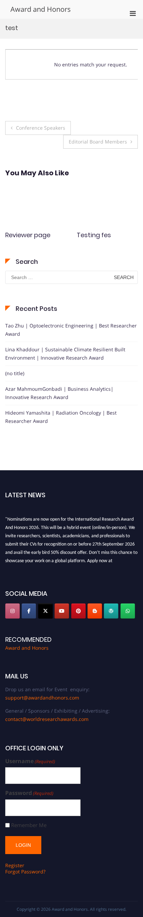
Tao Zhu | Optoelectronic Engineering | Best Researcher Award (71, 329)
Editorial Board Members (98, 141)
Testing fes (33, 235)
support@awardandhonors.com (42, 697)
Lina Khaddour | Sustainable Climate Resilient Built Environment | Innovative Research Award (65, 353)
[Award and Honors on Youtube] (61, 611)
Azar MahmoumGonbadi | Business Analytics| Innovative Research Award (59, 393)
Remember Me (29, 825)
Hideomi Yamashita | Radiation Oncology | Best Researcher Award (61, 416)
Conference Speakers (40, 127)
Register (14, 865)
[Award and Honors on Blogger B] (94, 611)
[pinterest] (78, 611)
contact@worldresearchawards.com (47, 719)
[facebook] (29, 611)
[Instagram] (12, 611)
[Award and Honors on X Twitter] (45, 611)
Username (30, 761)
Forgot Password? (25, 871)
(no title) (14, 373)
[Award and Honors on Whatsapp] (127, 611)
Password (29, 793)
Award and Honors (40, 9)
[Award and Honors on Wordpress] (111, 611)
